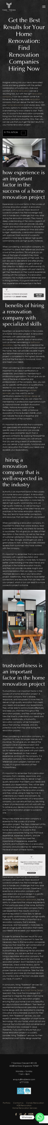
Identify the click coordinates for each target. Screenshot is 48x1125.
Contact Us (18, 1103)
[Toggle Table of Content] (22, 133)
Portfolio (6, 1103)
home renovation (21, 91)
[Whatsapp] (39, 1117)
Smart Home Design (34, 990)
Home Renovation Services (24, 1108)
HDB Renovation (24, 1106)
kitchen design (31, 396)
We (15, 838)
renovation (35, 99)
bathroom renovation (26, 900)
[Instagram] (20, 1114)
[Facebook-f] (16, 1114)
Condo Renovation (35, 1103)
